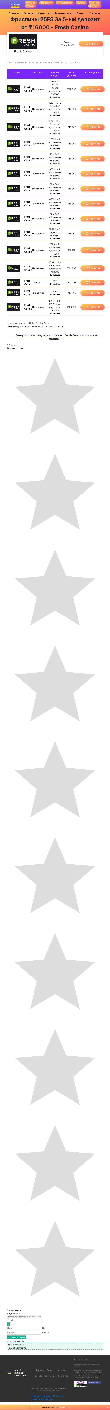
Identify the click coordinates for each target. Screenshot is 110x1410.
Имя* (45, 1328)
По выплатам (65, 2)
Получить (95, 89)
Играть (93, 43)
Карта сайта (47, 1399)
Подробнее (55, 97)
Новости (43, 13)
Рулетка (95, 2)
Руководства (63, 13)
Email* (45, 1332)
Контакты (95, 13)
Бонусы (14, 13)
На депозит (38, 89)
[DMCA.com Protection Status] (80, 1385)
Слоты (81, 2)
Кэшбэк (38, 282)
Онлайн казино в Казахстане (20, 1372)
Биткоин (94, 6)
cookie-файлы (62, 1407)
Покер (30, 6)
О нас (80, 13)
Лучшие (31, 2)
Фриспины (38, 143)
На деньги (46, 2)
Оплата (28, 13)
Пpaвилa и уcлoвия (42, 1396)
